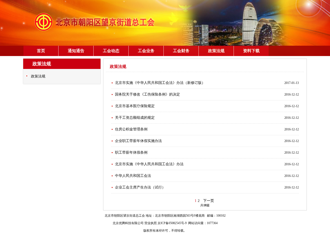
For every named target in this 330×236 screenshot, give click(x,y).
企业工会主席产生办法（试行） (140, 187)
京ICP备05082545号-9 (172, 223)
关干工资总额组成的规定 (135, 118)
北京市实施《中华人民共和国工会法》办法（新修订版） (160, 83)
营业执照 (150, 223)
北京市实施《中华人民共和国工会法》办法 (149, 164)
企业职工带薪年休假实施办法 (138, 141)
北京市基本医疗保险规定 (135, 106)
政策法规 (38, 76)
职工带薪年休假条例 (131, 152)
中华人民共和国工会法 (133, 176)
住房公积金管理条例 (131, 129)
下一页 (208, 201)
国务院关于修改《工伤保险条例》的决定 (147, 94)
